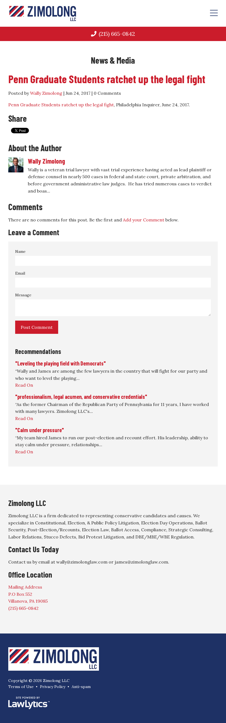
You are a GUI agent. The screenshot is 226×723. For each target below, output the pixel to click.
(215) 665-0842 (117, 33)
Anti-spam (81, 686)
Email (20, 273)
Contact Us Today (33, 549)
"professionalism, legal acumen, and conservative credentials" (81, 396)
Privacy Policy (52, 686)
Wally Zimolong (46, 93)
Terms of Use (21, 686)
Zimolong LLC (27, 503)
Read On (24, 385)
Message (23, 295)
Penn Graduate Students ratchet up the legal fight (106, 78)
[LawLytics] (29, 703)
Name (20, 251)
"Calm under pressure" (39, 430)
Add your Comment (143, 220)
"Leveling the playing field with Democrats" (60, 363)
